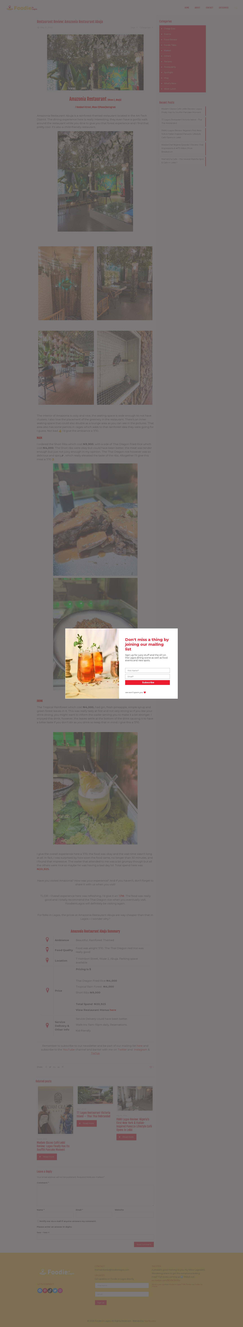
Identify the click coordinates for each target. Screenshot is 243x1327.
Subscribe (148, 682)
